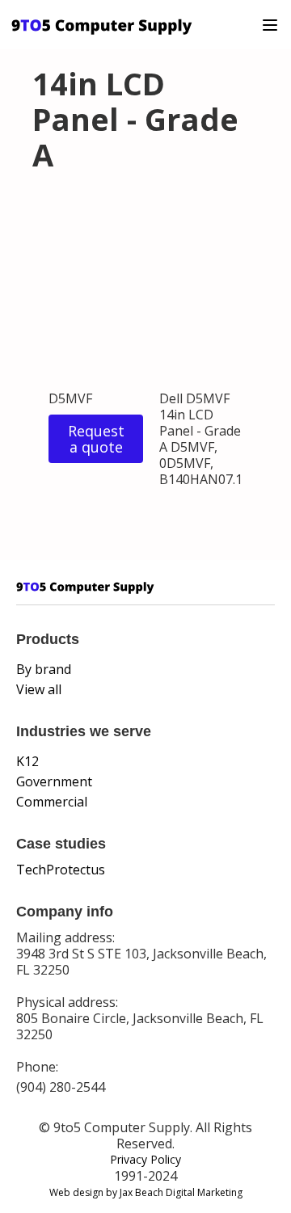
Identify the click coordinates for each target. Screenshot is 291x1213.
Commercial (51, 802)
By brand (43, 669)
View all (38, 689)
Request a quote (96, 439)
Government (54, 781)
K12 (27, 761)
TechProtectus (60, 869)
